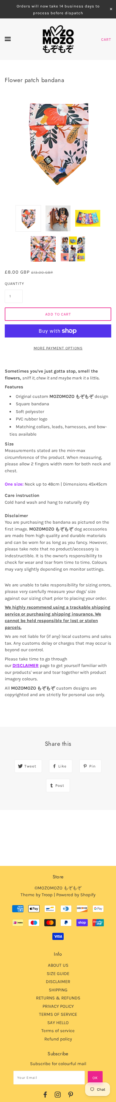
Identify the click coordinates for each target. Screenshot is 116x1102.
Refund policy (58, 1039)
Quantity (14, 283)
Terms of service (58, 1030)
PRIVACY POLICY (58, 1006)
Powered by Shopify (75, 894)
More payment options (58, 348)
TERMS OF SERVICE (58, 1014)
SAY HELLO (58, 1022)
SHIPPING (58, 990)
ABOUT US (58, 965)
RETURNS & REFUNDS (58, 998)
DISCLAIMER (25, 665)
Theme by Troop (37, 894)
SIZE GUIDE (58, 973)
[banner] (58, 39)
